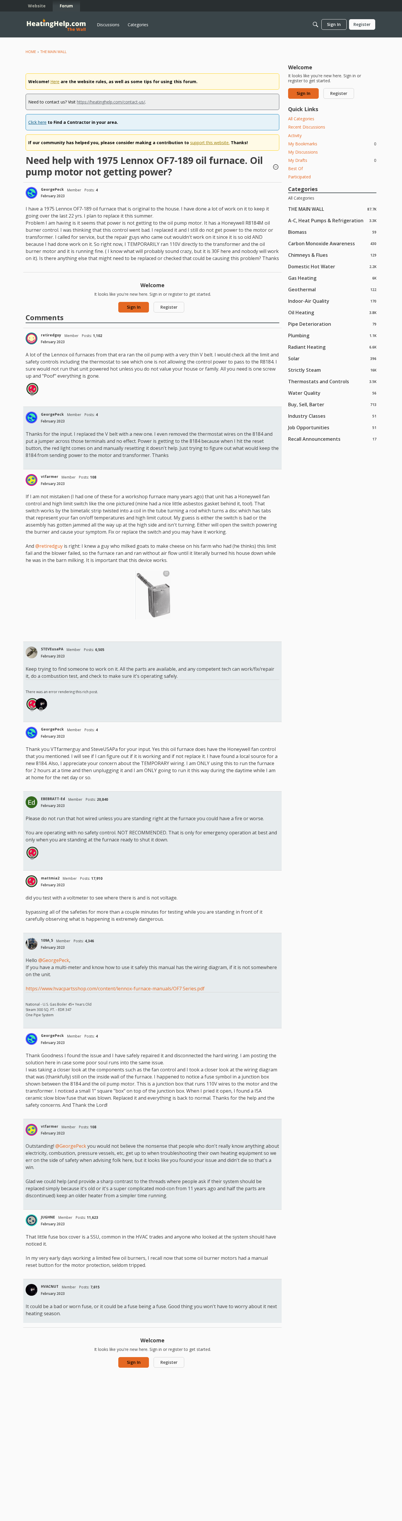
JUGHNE (48, 1217)
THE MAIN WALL (332, 209)
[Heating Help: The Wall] (56, 24)
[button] (275, 167)
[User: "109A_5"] (31, 944)
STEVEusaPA (52, 649)
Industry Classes (332, 416)
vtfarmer (49, 476)
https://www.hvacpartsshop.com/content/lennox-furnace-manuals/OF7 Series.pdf (115, 988)
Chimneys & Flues (332, 255)
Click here (37, 122)
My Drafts (332, 160)
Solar (332, 358)
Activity (295, 135)
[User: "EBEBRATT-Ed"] (31, 802)
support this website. (210, 142)
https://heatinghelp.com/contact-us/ (111, 102)
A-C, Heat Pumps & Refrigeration (332, 220)
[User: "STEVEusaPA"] (31, 652)
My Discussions (303, 152)
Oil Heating (332, 312)
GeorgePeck (52, 189)
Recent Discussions (306, 127)
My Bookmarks (332, 144)
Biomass (332, 232)
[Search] (315, 24)
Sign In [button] (134, 307)
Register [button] (168, 307)
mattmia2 (50, 878)
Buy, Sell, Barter (332, 404)
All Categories (301, 118)
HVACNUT (50, 1286)
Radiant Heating (332, 347)
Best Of (295, 168)
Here (54, 81)
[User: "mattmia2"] (32, 389)
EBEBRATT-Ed (53, 798)
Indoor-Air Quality (332, 301)
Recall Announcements (332, 439)
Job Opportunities (332, 427)
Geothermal (332, 289)
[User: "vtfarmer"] (31, 480)
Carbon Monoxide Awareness (332, 243)
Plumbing (332, 335)
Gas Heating (332, 278)
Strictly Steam (332, 370)
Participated (299, 177)
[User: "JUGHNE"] (31, 1220)
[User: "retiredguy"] (31, 338)
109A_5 (47, 940)
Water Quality (332, 393)
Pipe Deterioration (332, 324)
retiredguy (51, 335)
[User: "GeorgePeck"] (31, 193)
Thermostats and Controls (332, 381)
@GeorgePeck (53, 960)
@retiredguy (49, 546)
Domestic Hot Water (332, 266)
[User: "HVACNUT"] (41, 704)
